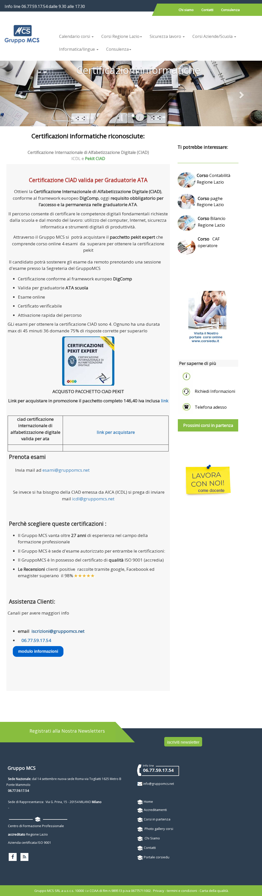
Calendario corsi (75, 36)
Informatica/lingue (77, 49)
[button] (19, 93)
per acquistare (120, 432)
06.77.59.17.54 (36, 640)
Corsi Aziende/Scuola (213, 36)
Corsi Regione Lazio (120, 36)
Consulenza (117, 49)
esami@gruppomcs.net (66, 470)
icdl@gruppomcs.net (93, 499)
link (164, 401)
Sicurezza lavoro (166, 36)
